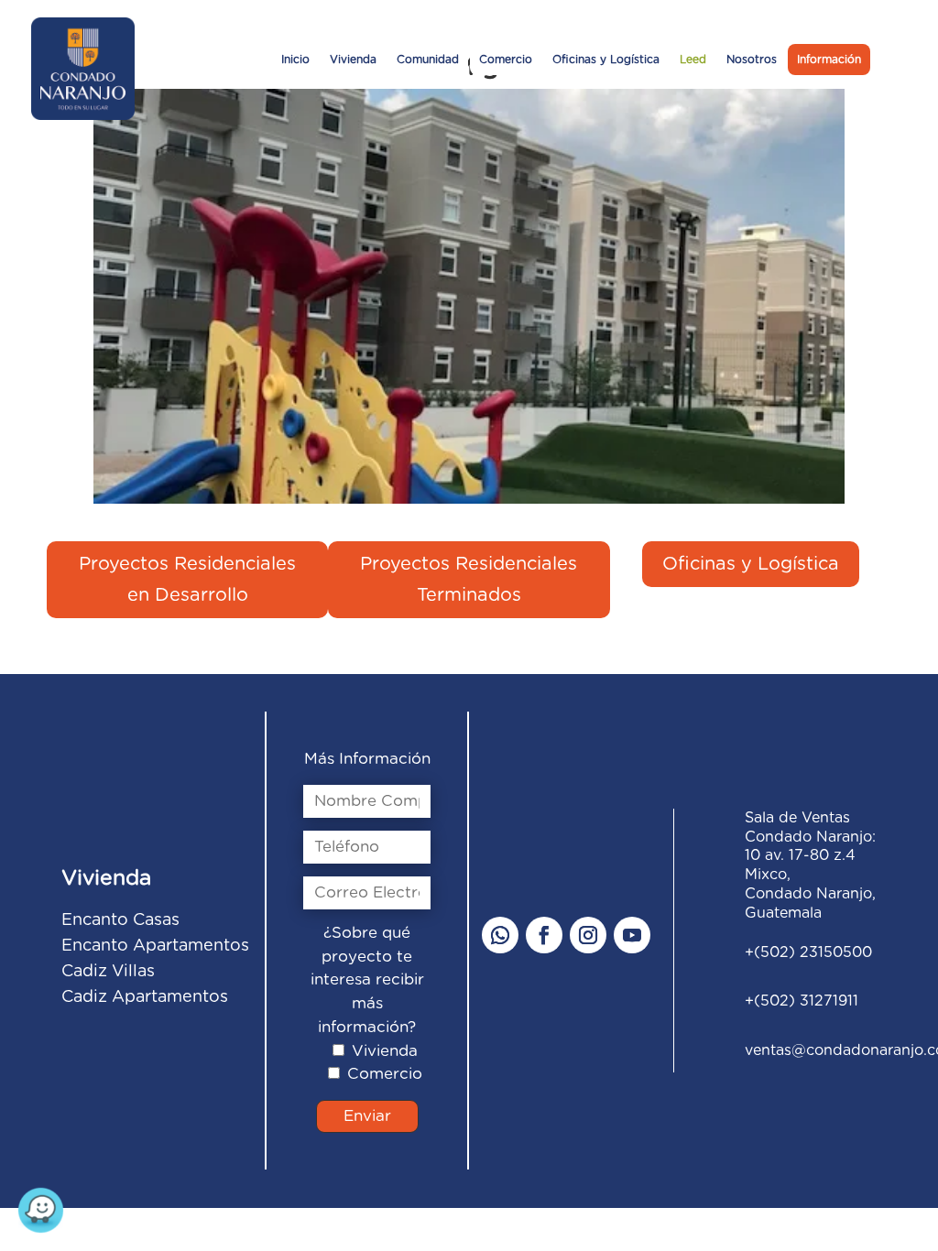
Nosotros (751, 59)
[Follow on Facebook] (544, 935)
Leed (693, 59)
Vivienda (353, 59)
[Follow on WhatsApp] (500, 935)
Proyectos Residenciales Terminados (468, 579)
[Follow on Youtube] (632, 935)
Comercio (505, 59)
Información (829, 59)
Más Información (367, 759)
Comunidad (428, 59)
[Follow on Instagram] (588, 935)
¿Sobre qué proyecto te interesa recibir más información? (367, 980)
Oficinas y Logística (606, 59)
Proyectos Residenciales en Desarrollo (187, 579)
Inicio (295, 59)
